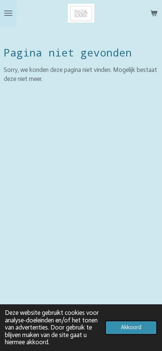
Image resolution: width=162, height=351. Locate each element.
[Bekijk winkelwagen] (153, 13)
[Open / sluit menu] (8, 13)
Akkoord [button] (131, 327)
